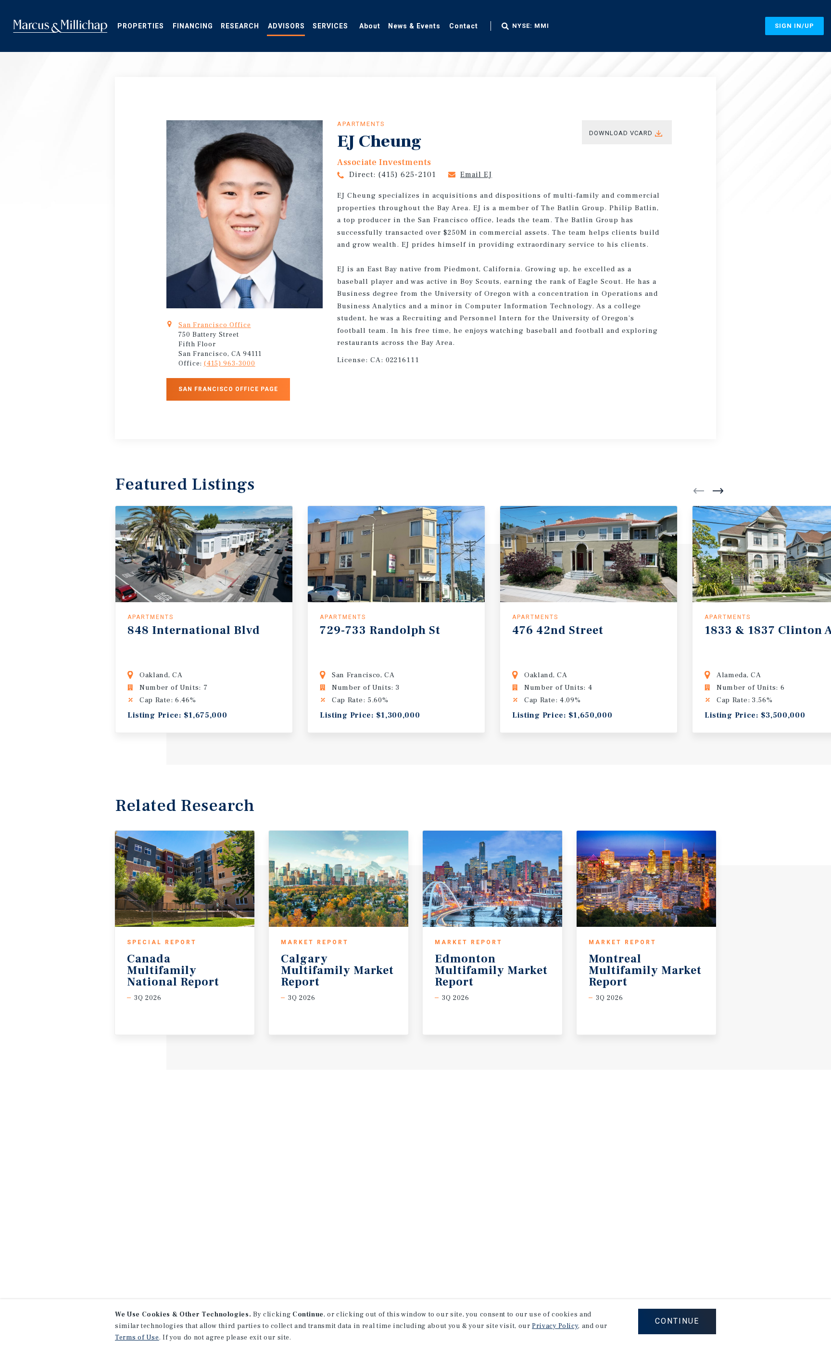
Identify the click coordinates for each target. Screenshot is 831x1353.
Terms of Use (137, 1337)
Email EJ (476, 174)
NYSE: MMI (530, 26)
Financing (193, 26)
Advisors (286, 26)
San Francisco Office (214, 325)
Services (330, 26)
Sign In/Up (794, 25)
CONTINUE (677, 1321)
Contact (463, 26)
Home (60, 26)
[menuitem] (140, 25)
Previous (698, 491)
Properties (140, 26)
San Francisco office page (228, 389)
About (369, 26)
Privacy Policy (555, 1326)
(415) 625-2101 (407, 174)
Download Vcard (621, 133)
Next (718, 490)
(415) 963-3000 (229, 363)
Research (240, 26)
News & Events (414, 26)
